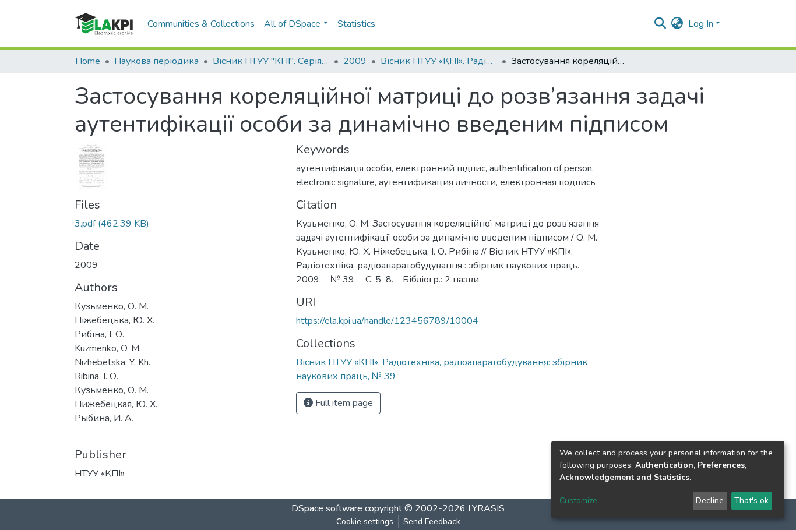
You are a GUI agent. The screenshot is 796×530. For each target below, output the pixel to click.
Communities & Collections (201, 23)
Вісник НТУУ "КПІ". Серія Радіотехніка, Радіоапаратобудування (271, 61)
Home (87, 61)
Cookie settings (364, 521)
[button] (677, 24)
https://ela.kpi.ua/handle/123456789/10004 (387, 321)
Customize (578, 500)
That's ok (751, 500)
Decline (710, 500)
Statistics (356, 23)
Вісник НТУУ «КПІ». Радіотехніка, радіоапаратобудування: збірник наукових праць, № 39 (439, 61)
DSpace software (326, 508)
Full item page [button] (343, 403)
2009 (355, 61)
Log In (700, 23)
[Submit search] (660, 24)
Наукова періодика (156, 61)
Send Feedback (431, 521)
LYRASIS (486, 508)
